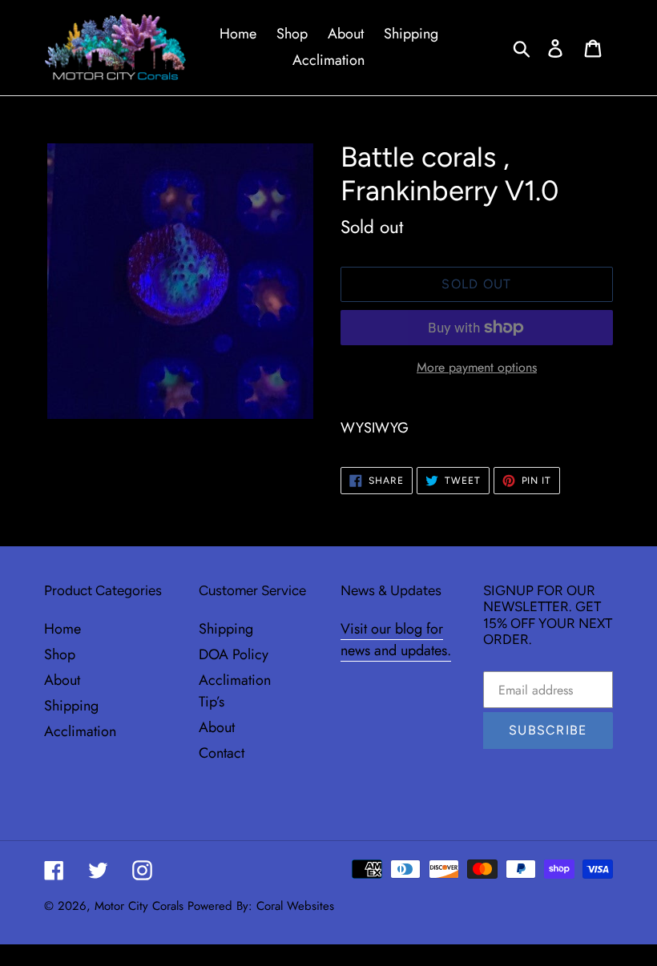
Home (62, 628)
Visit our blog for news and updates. (396, 639)
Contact (221, 753)
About (62, 680)
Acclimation (80, 731)
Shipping (71, 705)
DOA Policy (233, 654)
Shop (59, 654)
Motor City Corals (139, 906)
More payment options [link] (477, 367)
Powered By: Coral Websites (260, 906)
